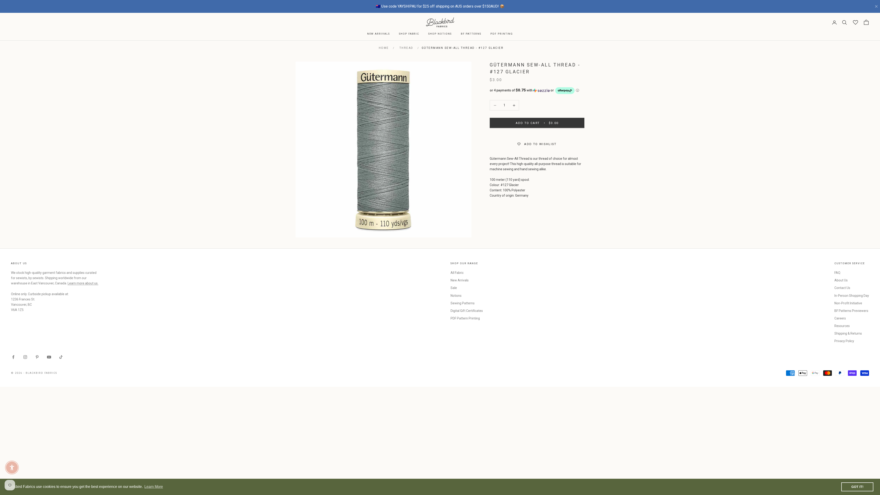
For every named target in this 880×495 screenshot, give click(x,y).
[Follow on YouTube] (49, 357)
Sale (454, 288)
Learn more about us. (83, 283)
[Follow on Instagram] (25, 357)
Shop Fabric (409, 33)
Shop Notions (439, 33)
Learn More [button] (153, 487)
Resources (842, 326)
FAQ (837, 273)
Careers (840, 318)
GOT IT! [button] (857, 487)
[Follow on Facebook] (13, 357)
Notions (456, 295)
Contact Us (842, 288)
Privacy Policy (844, 341)
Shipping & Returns (848, 333)
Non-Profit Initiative (848, 303)
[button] (537, 91)
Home (384, 48)
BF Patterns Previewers (851, 311)
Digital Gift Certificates (467, 311)
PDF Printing (501, 33)
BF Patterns (471, 33)
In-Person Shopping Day (851, 295)
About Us (841, 280)
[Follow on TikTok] (61, 357)
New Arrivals (378, 33)
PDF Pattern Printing (465, 318)
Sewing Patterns (463, 303)
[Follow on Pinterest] (37, 357)
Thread (406, 48)
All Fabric (457, 273)
